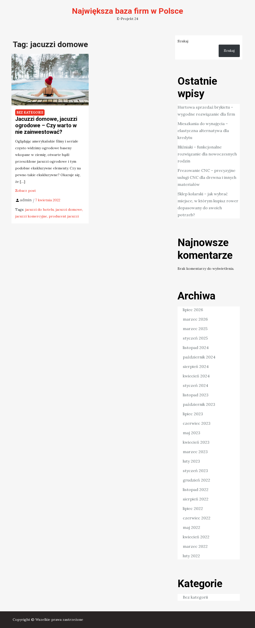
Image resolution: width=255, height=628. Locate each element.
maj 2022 (191, 527)
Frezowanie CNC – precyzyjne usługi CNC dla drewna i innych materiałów (207, 177)
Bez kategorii (29, 112)
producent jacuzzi (64, 216)
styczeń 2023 (195, 470)
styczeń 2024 (195, 385)
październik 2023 (199, 404)
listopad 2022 (195, 489)
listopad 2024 (196, 347)
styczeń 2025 (195, 338)
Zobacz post (25, 190)
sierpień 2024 (196, 366)
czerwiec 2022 (196, 517)
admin (26, 199)
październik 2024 (199, 356)
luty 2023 (191, 461)
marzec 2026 (195, 319)
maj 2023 (191, 432)
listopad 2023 (195, 394)
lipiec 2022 (193, 508)
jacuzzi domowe (69, 209)
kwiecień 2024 (196, 375)
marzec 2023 (195, 451)
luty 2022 (191, 555)
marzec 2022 (195, 546)
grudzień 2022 (196, 480)
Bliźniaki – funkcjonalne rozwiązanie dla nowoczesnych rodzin (207, 153)
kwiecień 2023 (196, 442)
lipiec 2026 (193, 309)
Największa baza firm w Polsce (127, 11)
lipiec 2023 (193, 413)
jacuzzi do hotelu (39, 209)
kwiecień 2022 (196, 536)
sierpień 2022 (195, 498)
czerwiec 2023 (196, 423)
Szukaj (183, 41)
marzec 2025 (195, 328)
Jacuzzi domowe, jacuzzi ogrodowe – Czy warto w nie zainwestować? (46, 125)
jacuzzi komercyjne (31, 216)
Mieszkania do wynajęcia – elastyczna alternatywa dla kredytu (203, 130)
